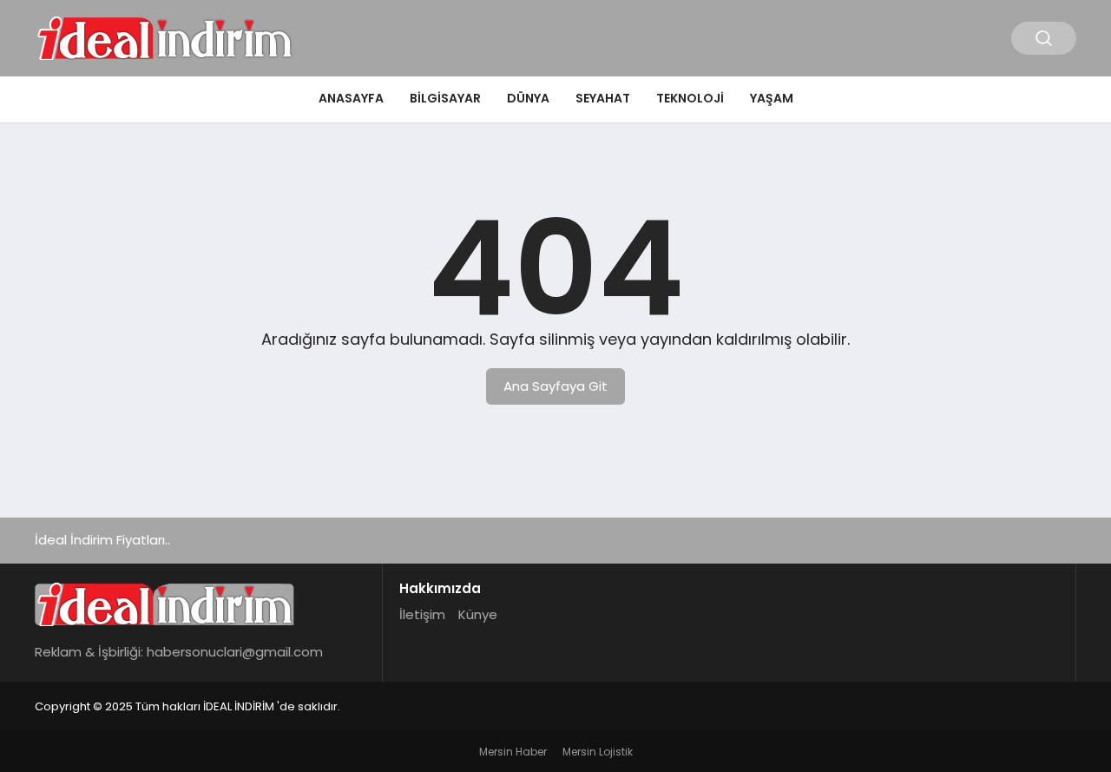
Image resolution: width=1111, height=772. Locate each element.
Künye (477, 614)
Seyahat (602, 98)
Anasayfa (351, 98)
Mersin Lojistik (597, 751)
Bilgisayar (445, 98)
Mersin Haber (513, 751)
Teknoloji (690, 98)
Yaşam (771, 98)
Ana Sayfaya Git (555, 386)
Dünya (528, 98)
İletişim (422, 614)
